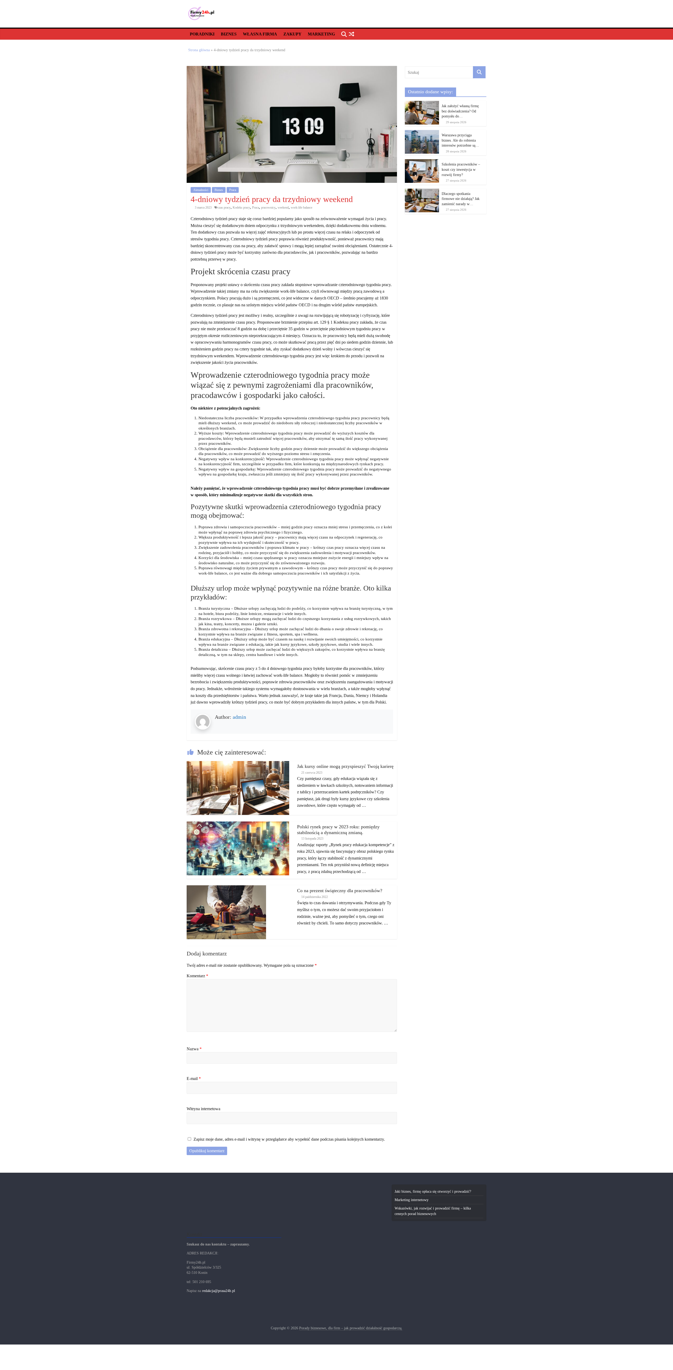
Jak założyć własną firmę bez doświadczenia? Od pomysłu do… (460, 111)
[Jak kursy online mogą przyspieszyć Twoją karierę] (238, 764)
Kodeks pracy (241, 207)
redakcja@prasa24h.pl (218, 1291)
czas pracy (224, 207)
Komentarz (197, 976)
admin (239, 717)
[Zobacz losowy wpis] (351, 34)
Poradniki (202, 34)
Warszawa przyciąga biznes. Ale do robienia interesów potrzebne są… (460, 140)
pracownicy (268, 207)
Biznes (229, 34)
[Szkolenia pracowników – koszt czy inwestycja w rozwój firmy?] (422, 162)
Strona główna (199, 50)
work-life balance (301, 207)
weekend (283, 207)
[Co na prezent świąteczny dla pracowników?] (226, 888)
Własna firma (260, 34)
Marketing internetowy (412, 1200)
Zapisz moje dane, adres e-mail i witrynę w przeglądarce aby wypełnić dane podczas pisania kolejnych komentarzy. (289, 1139)
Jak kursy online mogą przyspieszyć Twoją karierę (345, 766)
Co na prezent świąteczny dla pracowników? (339, 890)
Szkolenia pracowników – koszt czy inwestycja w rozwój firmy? (461, 169)
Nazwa (194, 1049)
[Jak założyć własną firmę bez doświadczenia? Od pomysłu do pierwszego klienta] (422, 103)
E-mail (194, 1078)
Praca (232, 190)
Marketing (321, 34)
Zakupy (292, 34)
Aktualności (200, 190)
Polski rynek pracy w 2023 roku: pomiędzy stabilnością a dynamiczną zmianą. (338, 829)
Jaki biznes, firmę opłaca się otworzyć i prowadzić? (433, 1191)
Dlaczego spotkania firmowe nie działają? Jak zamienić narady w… (461, 199)
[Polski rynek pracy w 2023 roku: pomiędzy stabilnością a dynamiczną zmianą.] (238, 824)
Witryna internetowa (203, 1109)
